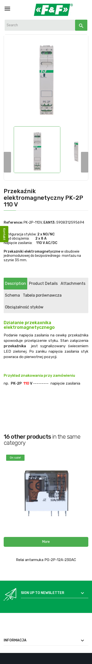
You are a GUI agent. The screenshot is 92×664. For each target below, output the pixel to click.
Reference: (13, 222)
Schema (12, 295)
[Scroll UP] (86, 658)
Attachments (73, 283)
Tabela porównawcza (42, 295)
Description (15, 283)
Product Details (43, 283)
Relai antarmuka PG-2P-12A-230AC (46, 560)
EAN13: (49, 222)
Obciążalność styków (24, 307)
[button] (46, 542)
